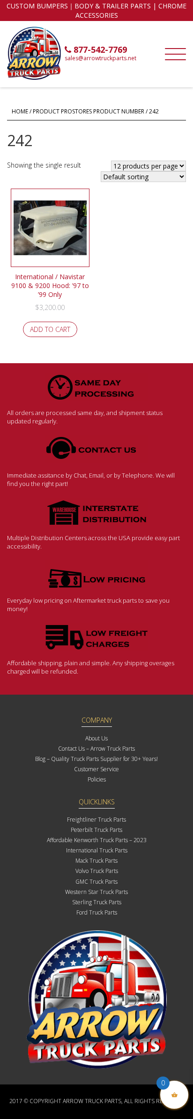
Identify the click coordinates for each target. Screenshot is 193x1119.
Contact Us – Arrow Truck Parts (96, 749)
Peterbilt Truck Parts (96, 830)
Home (20, 111)
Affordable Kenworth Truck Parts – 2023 (97, 840)
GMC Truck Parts (96, 882)
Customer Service (96, 769)
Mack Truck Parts (96, 861)
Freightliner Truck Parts (96, 819)
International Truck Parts (96, 850)
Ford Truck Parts (96, 912)
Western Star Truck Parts (96, 892)
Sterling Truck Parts (96, 902)
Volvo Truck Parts (96, 871)
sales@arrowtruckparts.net (100, 58)
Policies (97, 779)
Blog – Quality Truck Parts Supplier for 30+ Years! (96, 759)
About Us (96, 738)
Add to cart (50, 329)
